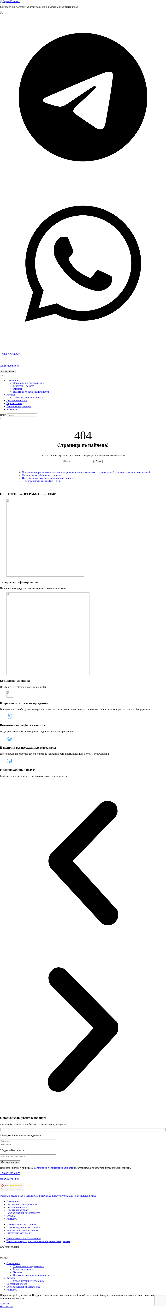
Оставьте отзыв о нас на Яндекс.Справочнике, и (48, 1195)
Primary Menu (7, 371)
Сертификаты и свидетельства (23, 1212)
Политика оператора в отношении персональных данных (38, 1241)
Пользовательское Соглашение (23, 1238)
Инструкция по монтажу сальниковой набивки (48, 478)
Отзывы (17, 388)
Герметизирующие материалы (23, 1227)
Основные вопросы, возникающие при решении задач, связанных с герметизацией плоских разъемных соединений (86, 472)
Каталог (10, 394)
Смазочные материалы (19, 1233)
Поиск (3, 414)
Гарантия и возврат (23, 385)
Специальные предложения (28, 383)
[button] (83, 863)
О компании (13, 380)
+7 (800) (10, 354)
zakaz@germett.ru (9, 365)
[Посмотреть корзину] (83, 423)
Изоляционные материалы (21, 1224)
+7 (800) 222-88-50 (10, 1173)
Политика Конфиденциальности (31, 391)
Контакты (11, 409)
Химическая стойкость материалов (41, 475)
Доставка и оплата (16, 400)
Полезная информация (18, 406)
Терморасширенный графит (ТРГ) (41, 481)
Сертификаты (14, 403)
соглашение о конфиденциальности (54, 1167)
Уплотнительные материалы (28, 397)
